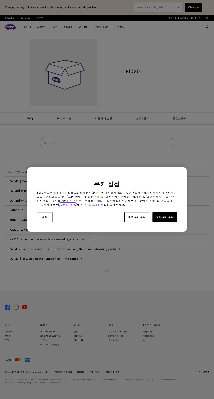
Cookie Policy (67, 204)
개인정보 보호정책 (92, 204)
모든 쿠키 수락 (165, 217)
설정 (44, 217)
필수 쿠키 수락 (136, 217)
